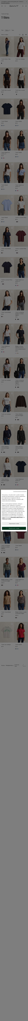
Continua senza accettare (19, 491)
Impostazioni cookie (14, 523)
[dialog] (14, 510)
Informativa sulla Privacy (17, 517)
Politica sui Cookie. (6, 518)
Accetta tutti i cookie (14, 528)
